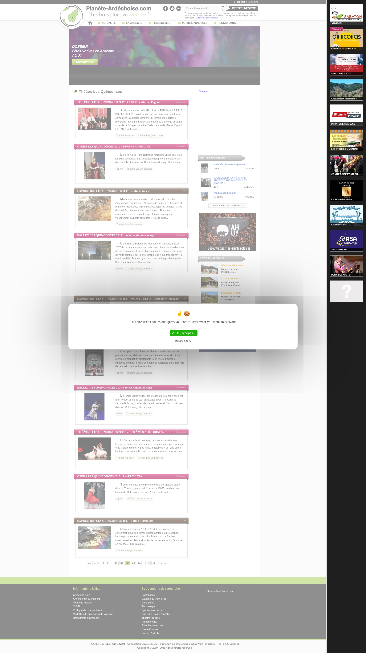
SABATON (336, 23)
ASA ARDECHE (339, 249)
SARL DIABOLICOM (341, 73)
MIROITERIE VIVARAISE (343, 124)
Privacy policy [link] (183, 341)
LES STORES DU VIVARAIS (344, 149)
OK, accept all (185, 333)
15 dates (336, 29)
